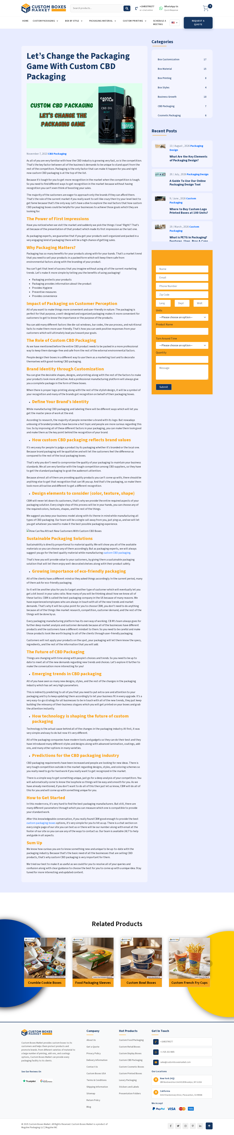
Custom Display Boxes (130, 1053)
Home (25, 20)
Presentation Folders (130, 1093)
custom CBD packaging (117, 553)
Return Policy (93, 1100)
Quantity (161, 352)
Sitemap (91, 1093)
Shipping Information (97, 1087)
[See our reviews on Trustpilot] (29, 1081)
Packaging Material (101, 20)
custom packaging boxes (41, 823)
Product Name (164, 324)
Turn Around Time (166, 338)
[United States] (174, 23)
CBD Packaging (57, 154)
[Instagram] (185, 1126)
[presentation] (24, 963)
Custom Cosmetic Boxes (131, 1067)
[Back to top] (209, 1125)
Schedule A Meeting (159, 22)
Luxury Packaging (128, 1080)
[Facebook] (171, 1126)
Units (159, 310)
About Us (91, 1040)
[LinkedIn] (200, 1126)
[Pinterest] (193, 1126)
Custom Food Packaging (131, 1040)
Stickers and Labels (129, 1087)
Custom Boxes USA (96, 1073)
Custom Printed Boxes (130, 1073)
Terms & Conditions (97, 1080)
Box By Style (72, 20)
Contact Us (92, 1067)
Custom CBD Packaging (131, 1060)
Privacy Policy (94, 1053)
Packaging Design (197, 174)
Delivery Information (97, 1060)
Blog (89, 1107)
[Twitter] (178, 1126)
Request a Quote (198, 22)
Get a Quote (93, 1047)
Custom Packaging (44, 20)
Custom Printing (133, 20)
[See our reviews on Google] (46, 1081)
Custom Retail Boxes (129, 1047)
